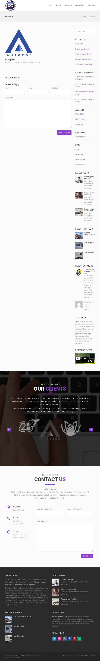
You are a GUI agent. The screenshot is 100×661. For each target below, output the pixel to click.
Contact (91, 5)
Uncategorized (80, 137)
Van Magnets (89, 243)
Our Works (79, 5)
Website (55, 88)
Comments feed (80, 159)
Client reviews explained (83, 54)
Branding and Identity (82, 49)
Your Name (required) (44, 509)
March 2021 (79, 114)
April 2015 (79, 124)
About (58, 5)
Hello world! (79, 44)
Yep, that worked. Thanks (87, 307)
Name (7, 88)
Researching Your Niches (83, 59)
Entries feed (79, 154)
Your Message (42, 521)
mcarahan (24, 62)
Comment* (9, 98)
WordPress (16, 657)
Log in (77, 149)
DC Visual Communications (16, 655)
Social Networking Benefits (84, 64)
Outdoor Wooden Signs (89, 233)
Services (68, 5)
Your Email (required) (74, 509)
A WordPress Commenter (83, 77)
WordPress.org (80, 165)
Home (49, 5)
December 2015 (80, 119)
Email (31, 88)
